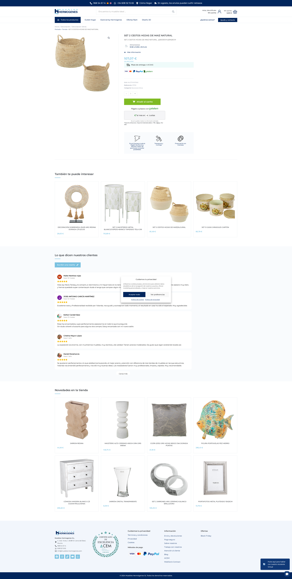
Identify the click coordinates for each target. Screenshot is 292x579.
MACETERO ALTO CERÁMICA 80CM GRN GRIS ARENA (123, 444)
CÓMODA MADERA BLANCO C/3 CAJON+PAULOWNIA (77, 503)
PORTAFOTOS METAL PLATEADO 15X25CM (215, 501)
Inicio (57, 27)
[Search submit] (173, 11)
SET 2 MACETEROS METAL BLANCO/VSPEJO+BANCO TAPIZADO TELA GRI (123, 228)
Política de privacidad (152, 299)
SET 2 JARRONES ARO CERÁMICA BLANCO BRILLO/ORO (169, 503)
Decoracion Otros (79, 27)
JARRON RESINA (76, 443)
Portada (58, 29)
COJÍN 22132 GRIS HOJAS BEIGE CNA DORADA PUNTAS (169, 444)
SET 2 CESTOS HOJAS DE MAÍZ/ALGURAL (169, 227)
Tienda (64, 29)
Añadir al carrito (145, 102)
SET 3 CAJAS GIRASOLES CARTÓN (215, 227)
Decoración (65, 27)
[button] (68, 20)
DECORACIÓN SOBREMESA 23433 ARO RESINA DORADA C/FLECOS (77, 228)
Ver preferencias (158, 294)
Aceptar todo (134, 294)
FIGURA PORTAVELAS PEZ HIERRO (215, 443)
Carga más (123, 374)
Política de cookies (137, 299)
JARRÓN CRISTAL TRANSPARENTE (123, 501)
